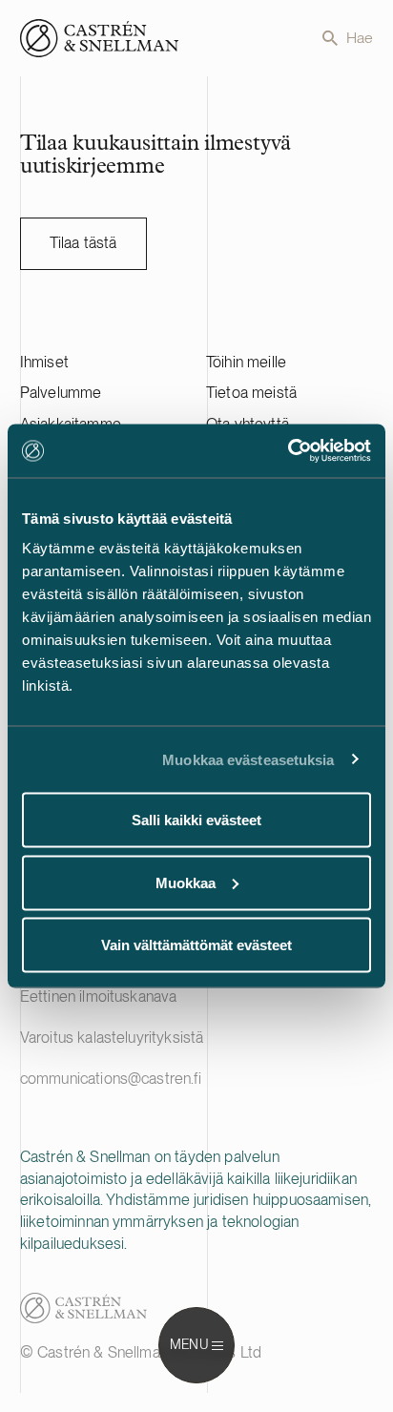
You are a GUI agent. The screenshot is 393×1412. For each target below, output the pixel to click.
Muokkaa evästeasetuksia (248, 759)
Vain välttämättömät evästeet (196, 945)
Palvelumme (61, 393)
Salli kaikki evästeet (196, 820)
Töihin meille (246, 362)
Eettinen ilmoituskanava (98, 996)
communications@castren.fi (110, 1078)
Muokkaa (185, 882)
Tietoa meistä (251, 393)
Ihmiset (44, 362)
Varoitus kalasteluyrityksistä (112, 1037)
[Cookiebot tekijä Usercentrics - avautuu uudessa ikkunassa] (287, 451)
